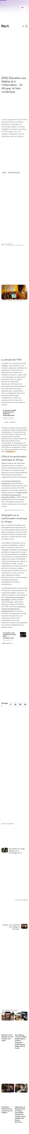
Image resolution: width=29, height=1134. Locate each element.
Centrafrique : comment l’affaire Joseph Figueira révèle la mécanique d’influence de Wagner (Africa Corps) (21, 1041)
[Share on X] (10, 704)
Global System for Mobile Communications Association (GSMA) (14, 495)
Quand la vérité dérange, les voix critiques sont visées (7, 1038)
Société (4, 172)
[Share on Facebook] (15, 704)
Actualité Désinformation (14, 172)
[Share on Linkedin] (20, 704)
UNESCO (5, 366)
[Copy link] (25, 704)
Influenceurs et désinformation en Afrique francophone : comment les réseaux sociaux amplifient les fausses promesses (20, 1114)
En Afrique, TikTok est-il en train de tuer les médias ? (6, 1110)
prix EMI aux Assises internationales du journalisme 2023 (13, 608)
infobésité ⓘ (10, 451)
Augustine (10, 243)
